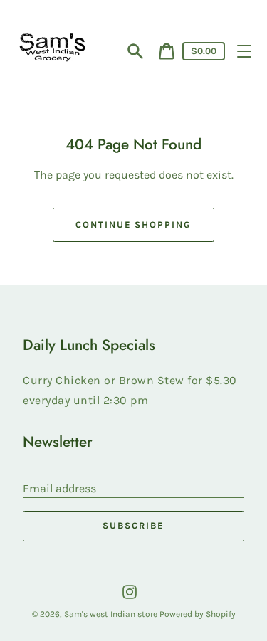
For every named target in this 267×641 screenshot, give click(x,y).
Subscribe (133, 525)
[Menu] (244, 51)
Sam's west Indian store (111, 614)
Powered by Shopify (197, 614)
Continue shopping (133, 224)
